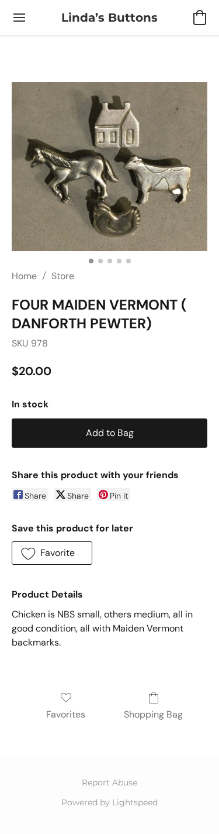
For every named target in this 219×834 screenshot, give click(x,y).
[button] (109, 17)
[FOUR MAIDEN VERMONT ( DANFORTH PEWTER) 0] (109, 166)
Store (62, 276)
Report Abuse (109, 782)
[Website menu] (19, 17)
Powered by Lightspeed (109, 802)
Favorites (65, 714)
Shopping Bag (153, 714)
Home (24, 276)
